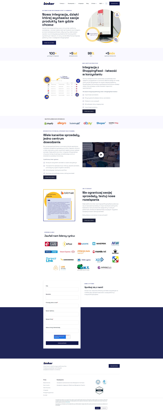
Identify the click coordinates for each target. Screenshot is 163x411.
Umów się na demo (49, 42)
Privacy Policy (68, 402)
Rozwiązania (71, 3)
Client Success (46, 387)
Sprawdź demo (114, 3)
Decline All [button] (104, 408)
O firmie (93, 3)
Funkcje (62, 3)
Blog (87, 3)
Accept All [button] (97, 408)
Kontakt (45, 395)
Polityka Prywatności (48, 392)
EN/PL (100, 3)
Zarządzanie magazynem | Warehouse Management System (71, 385)
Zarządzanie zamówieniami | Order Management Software (70, 382)
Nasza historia (46, 382)
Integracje (81, 3)
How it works (46, 385)
